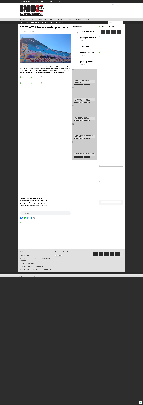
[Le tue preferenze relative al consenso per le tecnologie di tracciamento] (140, 402)
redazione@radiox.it (46, 269)
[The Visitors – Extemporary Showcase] (84, 132)
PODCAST (87, 19)
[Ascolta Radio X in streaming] (108, 26)
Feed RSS (115, 273)
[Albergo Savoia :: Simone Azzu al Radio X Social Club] (75, 39)
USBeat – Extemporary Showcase (82, 81)
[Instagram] (117, 1)
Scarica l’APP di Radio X (93, 273)
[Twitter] (115, 1)
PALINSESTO (35, 1)
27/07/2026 (83, 48)
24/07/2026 (83, 55)
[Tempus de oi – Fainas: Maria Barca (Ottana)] (75, 54)
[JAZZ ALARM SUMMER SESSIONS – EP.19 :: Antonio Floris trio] (75, 31)
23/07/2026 (83, 64)
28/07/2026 (83, 40)
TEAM (42, 1)
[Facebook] (112, 1)
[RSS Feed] (123, 1)
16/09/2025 (87, 120)
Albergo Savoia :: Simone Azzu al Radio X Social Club (88, 38)
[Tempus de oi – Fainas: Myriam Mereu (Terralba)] (75, 46)
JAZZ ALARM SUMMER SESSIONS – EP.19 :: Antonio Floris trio (88, 30)
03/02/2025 (87, 84)
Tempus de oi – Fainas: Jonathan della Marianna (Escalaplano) (86, 61)
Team (110, 273)
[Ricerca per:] (115, 22)
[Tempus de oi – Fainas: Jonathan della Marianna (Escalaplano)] (75, 61)
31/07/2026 (83, 33)
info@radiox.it (30, 263)
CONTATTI (59, 1)
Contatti (104, 273)
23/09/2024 (87, 156)
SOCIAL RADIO (42, 19)
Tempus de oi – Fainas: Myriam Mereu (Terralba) (88, 45)
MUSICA (33, 19)
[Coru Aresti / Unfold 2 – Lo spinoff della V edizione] (84, 96)
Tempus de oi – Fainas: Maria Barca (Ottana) (87, 53)
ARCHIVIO (68, 19)
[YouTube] (119, 32)
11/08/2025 (87, 102)
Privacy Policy (58, 255)
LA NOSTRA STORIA (50, 1)
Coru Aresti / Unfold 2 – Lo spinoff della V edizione (83, 99)
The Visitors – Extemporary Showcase (84, 136)
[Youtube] (120, 1)
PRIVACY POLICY (67, 1)
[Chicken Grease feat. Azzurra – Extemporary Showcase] (84, 150)
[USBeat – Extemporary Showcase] (84, 78)
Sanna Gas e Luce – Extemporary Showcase (82, 117)
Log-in (121, 273)
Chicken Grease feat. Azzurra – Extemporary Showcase (84, 154)
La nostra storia (74, 273)
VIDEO (51, 19)
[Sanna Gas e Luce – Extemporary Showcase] (84, 114)
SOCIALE (32, 31)
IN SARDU (78, 19)
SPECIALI (60, 19)
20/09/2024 (87, 138)
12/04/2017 (24, 31)
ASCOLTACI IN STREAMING (25, 1)
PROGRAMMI (23, 19)
